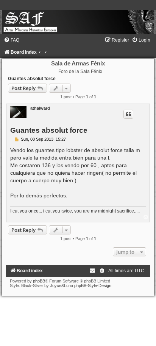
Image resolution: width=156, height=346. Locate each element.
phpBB (39, 281)
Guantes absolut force (32, 78)
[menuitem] (11, 40)
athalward (40, 108)
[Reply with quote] (128, 114)
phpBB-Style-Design (92, 285)
